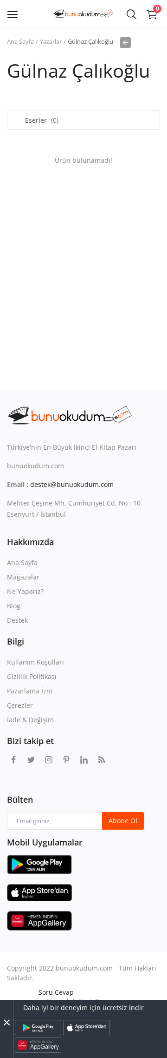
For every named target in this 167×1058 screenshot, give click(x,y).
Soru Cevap (56, 992)
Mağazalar (23, 576)
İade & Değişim (30, 719)
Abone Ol (123, 820)
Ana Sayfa (20, 41)
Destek (17, 620)
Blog (13, 605)
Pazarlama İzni (29, 690)
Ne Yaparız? (25, 591)
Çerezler (20, 705)
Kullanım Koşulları (35, 662)
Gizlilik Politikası (32, 676)
